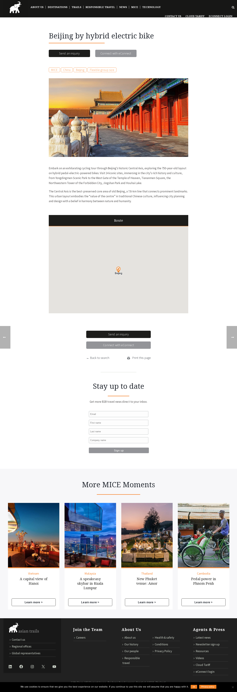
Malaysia (90, 573)
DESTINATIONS (57, 7)
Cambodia (203, 573)
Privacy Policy (163, 651)
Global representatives (26, 653)
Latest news (203, 637)
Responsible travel (131, 660)
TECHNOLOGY (151, 7)
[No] (232, 687)
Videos (200, 658)
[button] (118, 270)
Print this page (141, 358)
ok (194, 687)
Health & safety (164, 637)
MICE (134, 7)
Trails (76, 7)
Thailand (147, 573)
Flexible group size (102, 70)
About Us (37, 7)
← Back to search (97, 358)
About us (130, 637)
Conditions (161, 644)
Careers (81, 637)
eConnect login (205, 672)
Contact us (173, 16)
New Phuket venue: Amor (147, 581)
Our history (131, 644)
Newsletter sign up (208, 644)
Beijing (80, 70)
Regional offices (21, 646)
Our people (131, 651)
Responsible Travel (100, 7)
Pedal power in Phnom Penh (203, 581)
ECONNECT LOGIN (220, 16)
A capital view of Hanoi (33, 581)
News (123, 7)
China (66, 70)
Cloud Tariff (195, 16)
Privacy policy (207, 687)
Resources (202, 651)
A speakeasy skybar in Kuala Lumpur (90, 583)
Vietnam (33, 573)
